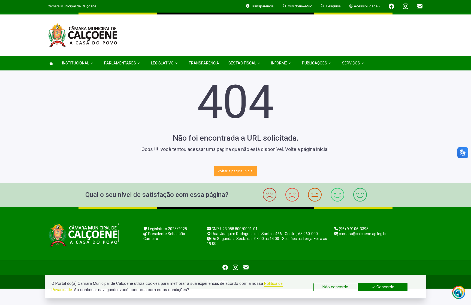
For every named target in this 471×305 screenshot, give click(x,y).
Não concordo (335, 287)
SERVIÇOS (351, 63)
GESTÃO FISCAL (242, 63)
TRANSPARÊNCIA (204, 63)
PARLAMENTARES (120, 63)
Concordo (384, 287)
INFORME (279, 63)
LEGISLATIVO (162, 63)
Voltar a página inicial (235, 171)
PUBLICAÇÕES (314, 63)
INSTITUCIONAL (75, 63)
